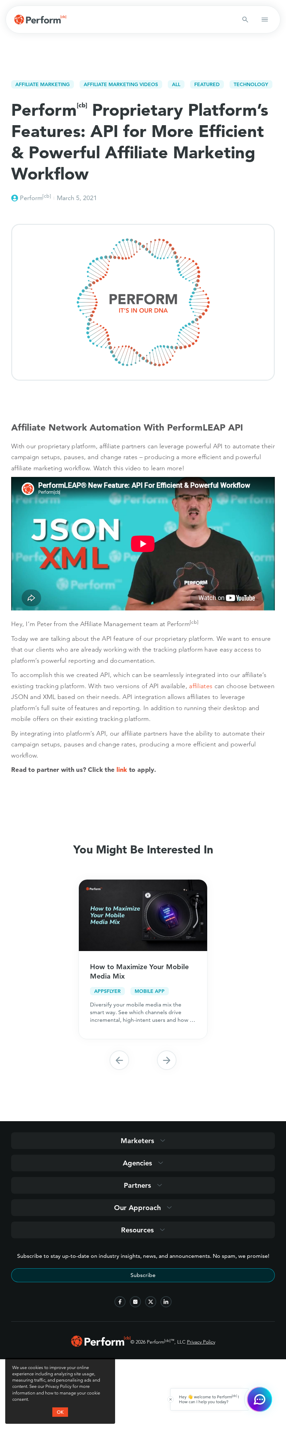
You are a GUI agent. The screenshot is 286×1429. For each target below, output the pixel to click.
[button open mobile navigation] (265, 19)
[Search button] (245, 19)
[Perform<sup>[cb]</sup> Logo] (100, 1344)
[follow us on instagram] (135, 1301)
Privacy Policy (201, 1342)
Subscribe (143, 1275)
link (121, 770)
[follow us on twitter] (150, 1301)
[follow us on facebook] (120, 1301)
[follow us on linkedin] (166, 1301)
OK (60, 1412)
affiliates (200, 686)
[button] (119, 1060)
